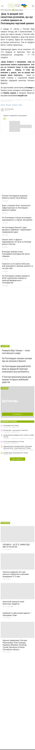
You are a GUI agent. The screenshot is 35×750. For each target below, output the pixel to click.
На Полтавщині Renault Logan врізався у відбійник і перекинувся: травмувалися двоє (16, 229)
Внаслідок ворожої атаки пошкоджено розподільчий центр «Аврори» (16, 254)
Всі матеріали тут (17, 414)
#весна (20, 105)
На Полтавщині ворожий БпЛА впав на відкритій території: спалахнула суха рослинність (16, 369)
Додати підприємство (17, 459)
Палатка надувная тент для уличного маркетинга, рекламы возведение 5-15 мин (16, 574)
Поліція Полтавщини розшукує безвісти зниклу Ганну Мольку (14, 197)
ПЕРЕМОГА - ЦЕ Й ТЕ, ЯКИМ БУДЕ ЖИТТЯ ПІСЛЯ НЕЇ (16, 545)
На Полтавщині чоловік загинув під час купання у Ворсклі (17, 359)
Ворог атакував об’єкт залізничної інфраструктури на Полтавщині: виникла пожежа (16, 207)
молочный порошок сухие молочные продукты (13, 602)
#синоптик (15, 105)
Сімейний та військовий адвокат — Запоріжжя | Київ (17, 614)
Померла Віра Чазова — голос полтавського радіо (16, 351)
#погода (3, 105)
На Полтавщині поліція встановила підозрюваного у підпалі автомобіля (17, 218)
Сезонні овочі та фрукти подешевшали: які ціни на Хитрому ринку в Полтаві (16, 241)
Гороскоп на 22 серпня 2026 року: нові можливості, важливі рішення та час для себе (17, 266)
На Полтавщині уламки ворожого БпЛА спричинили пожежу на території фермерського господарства (16, 279)
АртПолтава (10, 401)
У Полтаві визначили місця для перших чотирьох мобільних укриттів (16, 380)
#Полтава (8, 105)
